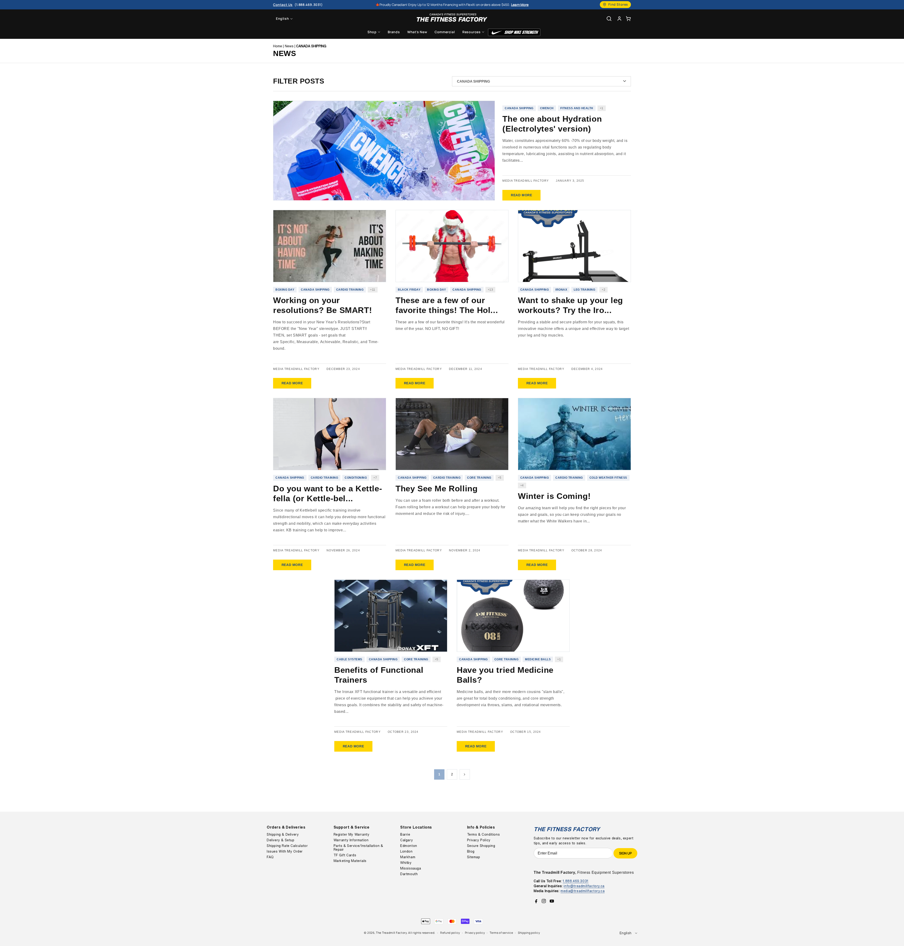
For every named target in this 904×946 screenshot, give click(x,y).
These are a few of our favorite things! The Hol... (447, 305)
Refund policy (450, 933)
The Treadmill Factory (391, 933)
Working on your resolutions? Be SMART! (322, 305)
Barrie (405, 834)
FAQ (270, 857)
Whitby (406, 863)
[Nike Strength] (514, 32)
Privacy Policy (479, 840)
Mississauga (410, 868)
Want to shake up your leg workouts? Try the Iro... (570, 305)
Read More (521, 195)
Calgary (406, 840)
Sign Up (625, 853)
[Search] (609, 18)
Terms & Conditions (483, 834)
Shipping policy (529, 933)
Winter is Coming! (554, 496)
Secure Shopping (481, 846)
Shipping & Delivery (283, 834)
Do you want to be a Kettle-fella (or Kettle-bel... (327, 493)
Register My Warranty (352, 834)
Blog (471, 851)
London (406, 851)
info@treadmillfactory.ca (584, 885)
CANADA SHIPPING (311, 46)
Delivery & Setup (281, 840)
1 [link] (439, 774)
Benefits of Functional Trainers (378, 674)
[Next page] (465, 774)
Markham (407, 857)
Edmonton (408, 846)
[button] (628, 18)
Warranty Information (351, 840)
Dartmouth (409, 874)
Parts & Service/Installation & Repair (358, 847)
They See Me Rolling (436, 488)
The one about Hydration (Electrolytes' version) (552, 123)
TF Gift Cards (345, 855)
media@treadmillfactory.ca (583, 890)
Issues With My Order (285, 851)
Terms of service (501, 933)
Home (277, 46)
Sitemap (473, 857)
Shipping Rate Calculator (287, 846)
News (289, 46)
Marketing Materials (350, 861)
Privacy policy (475, 933)
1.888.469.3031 (575, 880)
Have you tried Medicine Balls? (505, 674)
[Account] (619, 18)
